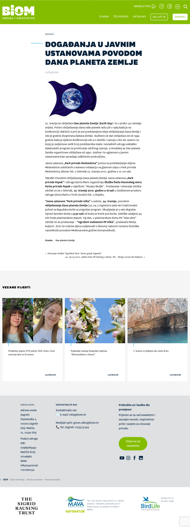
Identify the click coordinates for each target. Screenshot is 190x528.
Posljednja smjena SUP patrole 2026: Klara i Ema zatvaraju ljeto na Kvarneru (31, 353)
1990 (88, 152)
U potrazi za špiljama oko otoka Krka (150, 351)
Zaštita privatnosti (35, 479)
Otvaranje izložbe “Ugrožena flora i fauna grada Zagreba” (75, 253)
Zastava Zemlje (84, 136)
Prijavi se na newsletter (133, 444)
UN (90, 140)
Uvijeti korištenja (17, 479)
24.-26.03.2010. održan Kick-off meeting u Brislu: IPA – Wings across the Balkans (103, 257)
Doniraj (180, 17)
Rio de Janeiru (127, 140)
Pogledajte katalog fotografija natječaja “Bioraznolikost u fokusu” (89, 353)
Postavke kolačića (52, 479)
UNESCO (65, 131)
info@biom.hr (77, 415)
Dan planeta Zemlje (65, 240)
